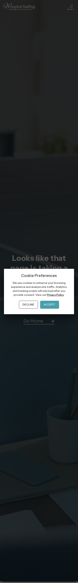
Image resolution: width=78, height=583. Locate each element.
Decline (28, 304)
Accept (49, 304)
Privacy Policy (55, 295)
